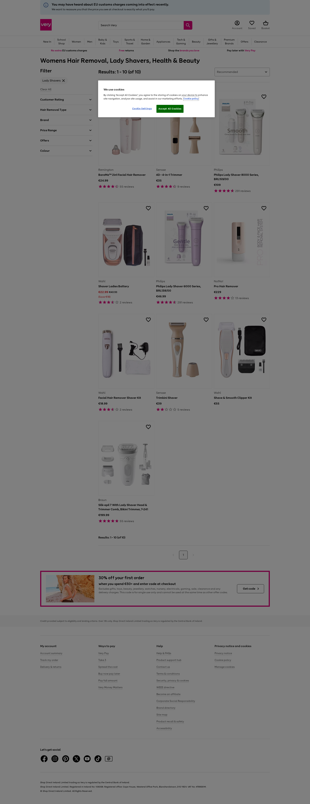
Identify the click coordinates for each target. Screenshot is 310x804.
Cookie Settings (142, 108)
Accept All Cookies (170, 108)
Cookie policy (191, 98)
